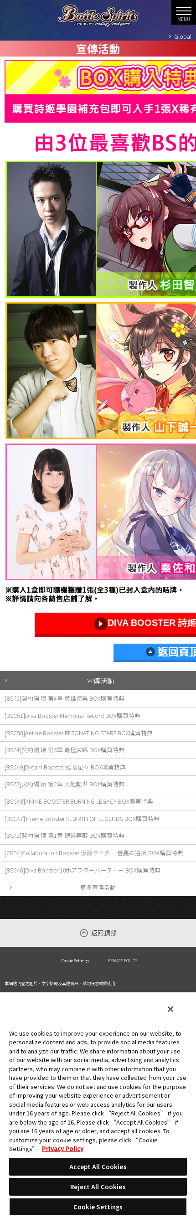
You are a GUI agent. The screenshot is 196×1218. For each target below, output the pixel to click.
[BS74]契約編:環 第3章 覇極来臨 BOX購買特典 (64, 749)
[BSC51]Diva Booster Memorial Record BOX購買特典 (72, 715)
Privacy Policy (62, 1148)
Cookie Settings (75, 960)
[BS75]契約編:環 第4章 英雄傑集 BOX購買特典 (64, 698)
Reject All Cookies (97, 1186)
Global (182, 36)
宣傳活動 (100, 681)
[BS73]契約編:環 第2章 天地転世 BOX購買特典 (64, 783)
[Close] (170, 1009)
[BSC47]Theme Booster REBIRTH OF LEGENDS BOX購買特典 (82, 818)
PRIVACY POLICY (122, 960)
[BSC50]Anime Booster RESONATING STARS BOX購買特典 (79, 732)
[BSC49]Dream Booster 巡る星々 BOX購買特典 (65, 767)
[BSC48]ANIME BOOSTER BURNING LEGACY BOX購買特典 (79, 801)
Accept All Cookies (97, 1166)
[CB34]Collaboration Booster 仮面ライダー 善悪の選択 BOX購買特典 (94, 852)
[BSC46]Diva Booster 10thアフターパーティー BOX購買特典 (82, 870)
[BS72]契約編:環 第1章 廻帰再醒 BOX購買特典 (64, 835)
